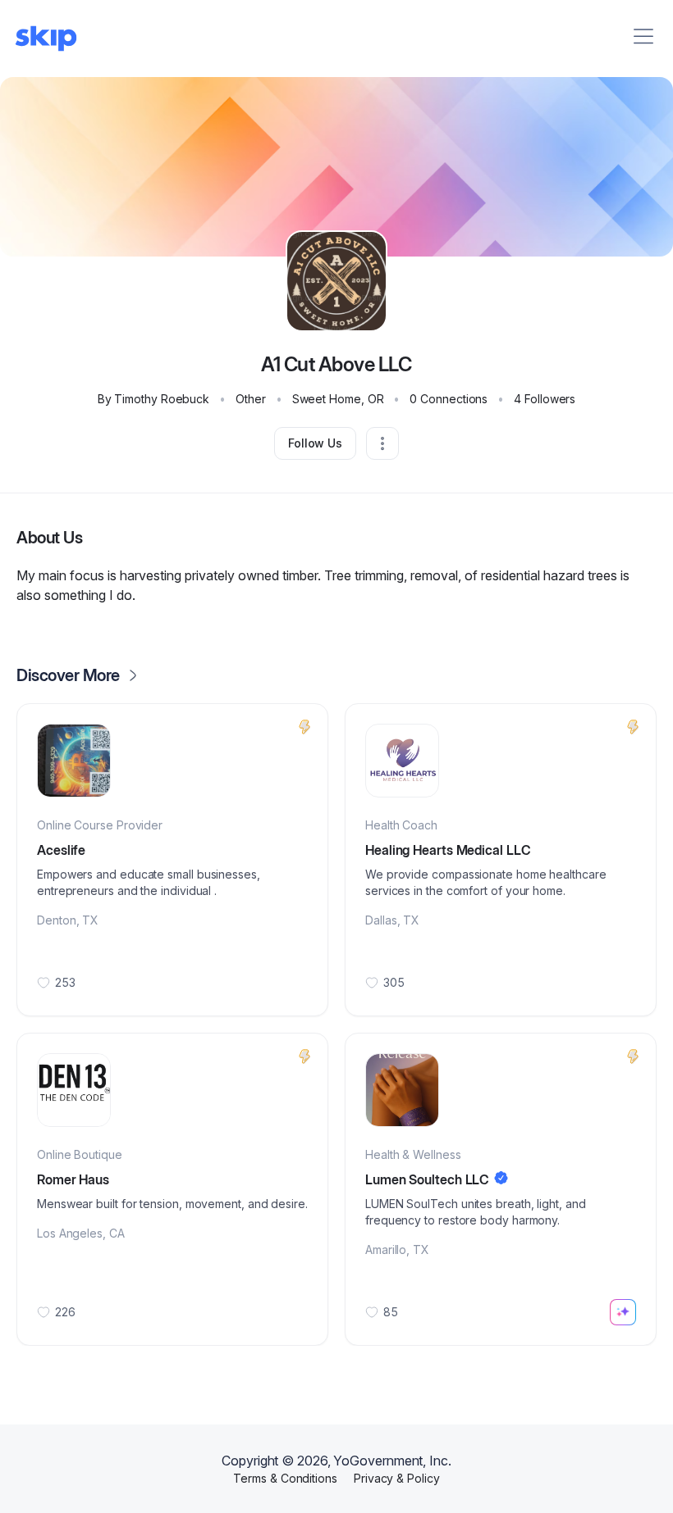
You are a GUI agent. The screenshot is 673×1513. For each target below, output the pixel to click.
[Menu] (643, 36)
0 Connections (449, 399)
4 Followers (544, 399)
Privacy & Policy (397, 1478)
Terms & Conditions (285, 1478)
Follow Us (315, 443)
